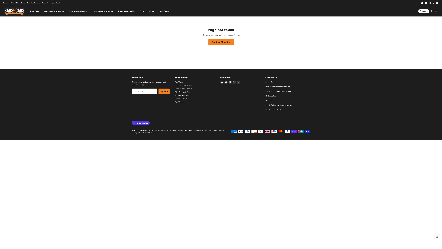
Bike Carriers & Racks (103, 11)
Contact (5, 3)
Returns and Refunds (162, 130)
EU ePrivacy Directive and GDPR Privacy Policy (201, 130)
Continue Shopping (221, 42)
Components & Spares (54, 11)
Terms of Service (177, 130)
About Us (45, 3)
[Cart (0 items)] (436, 11)
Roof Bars (34, 11)
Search (134, 130)
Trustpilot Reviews (33, 3)
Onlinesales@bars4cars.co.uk (282, 105)
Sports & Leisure (147, 11)
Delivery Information (146, 130)
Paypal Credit (55, 3)
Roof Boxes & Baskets (79, 11)
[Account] (431, 11)
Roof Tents (164, 11)
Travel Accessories (126, 11)
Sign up (164, 91)
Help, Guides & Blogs (17, 3)
